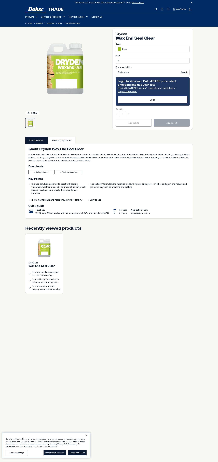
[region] (46, 445)
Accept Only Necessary (54, 453)
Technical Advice (76, 17)
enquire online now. (127, 91)
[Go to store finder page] (168, 9)
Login (152, 100)
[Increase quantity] (129, 114)
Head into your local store (160, 88)
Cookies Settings (17, 453)
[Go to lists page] (162, 9)
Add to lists (133, 123)
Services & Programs (51, 17)
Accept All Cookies (77, 453)
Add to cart (171, 123)
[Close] (86, 435)
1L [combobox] (119, 60)
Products (29, 17)
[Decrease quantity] (116, 114)
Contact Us (97, 17)
